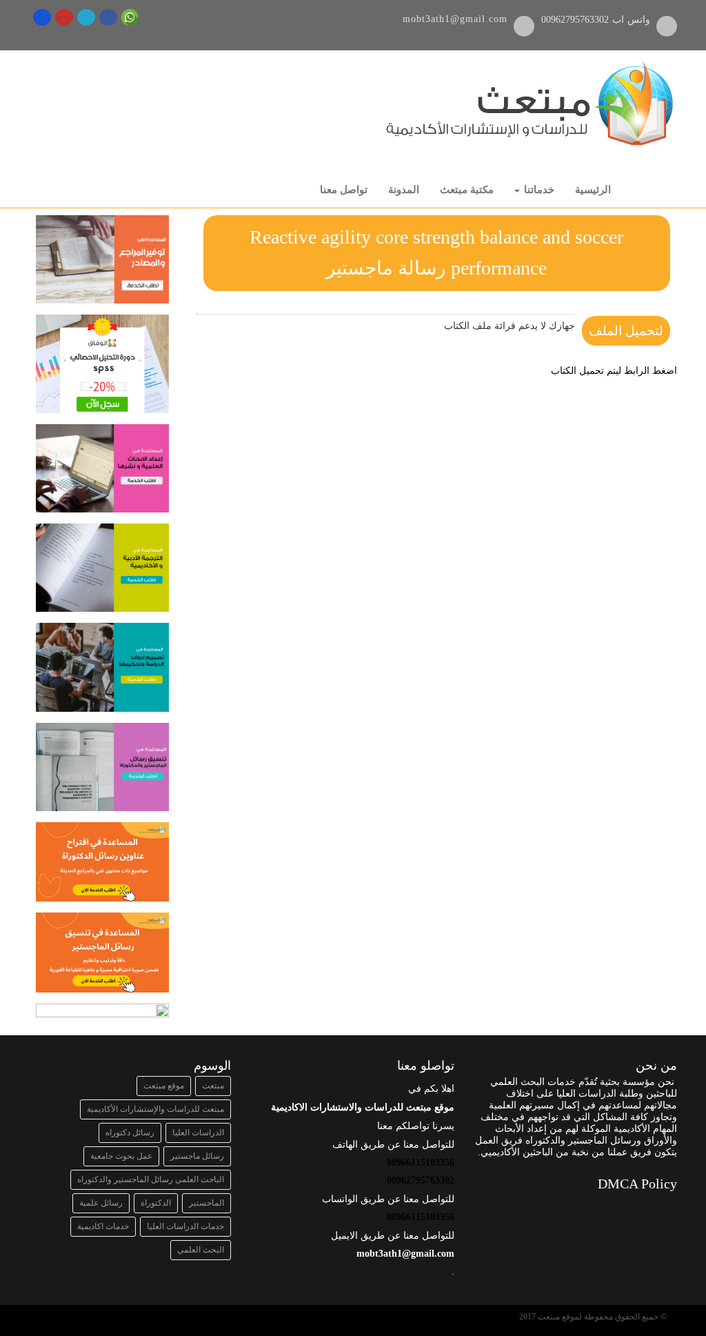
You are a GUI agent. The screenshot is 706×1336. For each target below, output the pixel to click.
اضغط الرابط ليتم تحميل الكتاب (614, 371)
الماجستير (206, 1203)
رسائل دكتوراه (129, 1132)
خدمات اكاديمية (103, 1226)
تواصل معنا (343, 189)
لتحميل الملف (626, 330)
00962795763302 (576, 19)
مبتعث (213, 1085)
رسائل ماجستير (197, 1156)
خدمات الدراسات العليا (185, 1226)
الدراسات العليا (198, 1132)
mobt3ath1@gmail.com (455, 19)
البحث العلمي (200, 1250)
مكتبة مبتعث (467, 189)
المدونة (403, 189)
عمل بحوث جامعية (121, 1156)
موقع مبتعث (163, 1085)
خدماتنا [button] (537, 189)
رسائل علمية (101, 1203)
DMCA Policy (637, 1183)
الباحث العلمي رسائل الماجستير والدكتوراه (150, 1179)
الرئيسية (593, 189)
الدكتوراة (156, 1203)
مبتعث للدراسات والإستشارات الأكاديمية (155, 1109)
